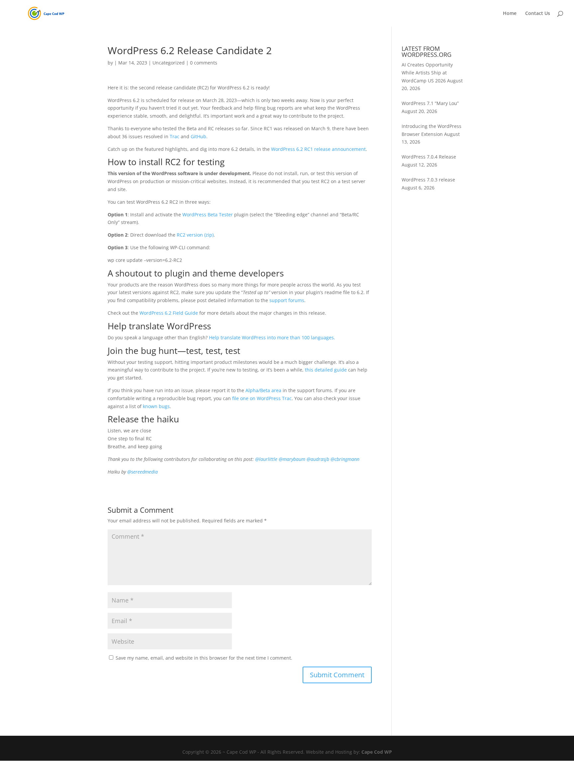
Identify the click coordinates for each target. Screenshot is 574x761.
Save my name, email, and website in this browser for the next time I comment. (204, 658)
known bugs (156, 406)
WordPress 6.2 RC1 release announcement (318, 149)
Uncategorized (168, 62)
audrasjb (318, 459)
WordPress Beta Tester (207, 214)
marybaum (292, 459)
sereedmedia (142, 472)
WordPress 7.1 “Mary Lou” (430, 103)
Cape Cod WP (376, 752)
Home (510, 13)
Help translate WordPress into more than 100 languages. (272, 337)
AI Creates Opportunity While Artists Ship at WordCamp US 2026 (427, 72)
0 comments (203, 62)
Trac (174, 136)
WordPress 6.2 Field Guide (169, 313)
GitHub (198, 136)
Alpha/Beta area (263, 390)
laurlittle (266, 459)
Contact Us (537, 13)
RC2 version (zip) (195, 235)
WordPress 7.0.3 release (428, 179)
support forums (286, 300)
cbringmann (345, 459)
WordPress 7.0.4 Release (429, 157)
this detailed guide (326, 370)
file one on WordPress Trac (262, 398)
